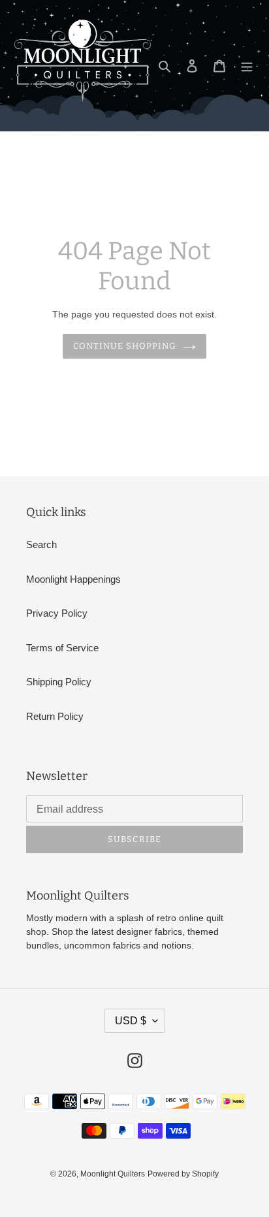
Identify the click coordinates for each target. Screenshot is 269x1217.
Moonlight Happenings (73, 579)
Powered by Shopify (183, 1173)
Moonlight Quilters (112, 1173)
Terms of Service (62, 647)
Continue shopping (125, 346)
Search (41, 544)
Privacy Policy (56, 613)
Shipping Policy (58, 681)
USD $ (130, 1020)
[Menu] (247, 66)
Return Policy (55, 716)
